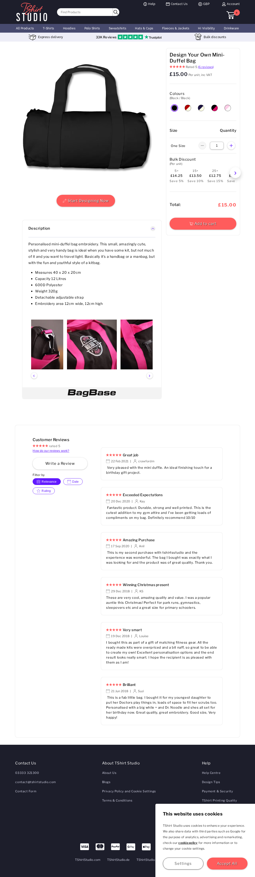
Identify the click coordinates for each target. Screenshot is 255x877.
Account (233, 4)
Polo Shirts (92, 28)
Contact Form (25, 791)
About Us (109, 773)
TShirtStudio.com (87, 860)
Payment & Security (217, 791)
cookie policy (187, 843)
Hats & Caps (144, 28)
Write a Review (60, 463)
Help (151, 4)
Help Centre (211, 773)
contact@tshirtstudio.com (35, 782)
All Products (25, 28)
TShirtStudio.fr (147, 860)
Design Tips (211, 782)
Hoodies (69, 28)
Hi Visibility (206, 28)
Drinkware (231, 28)
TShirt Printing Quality (219, 800)
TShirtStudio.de (118, 860)
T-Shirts (48, 28)
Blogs (106, 782)
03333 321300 (27, 773)
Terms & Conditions (117, 800)
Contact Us (179, 4)
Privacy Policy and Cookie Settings (129, 791)
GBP (206, 4)
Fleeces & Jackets (175, 28)
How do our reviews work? (51, 451)
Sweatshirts (117, 28)
